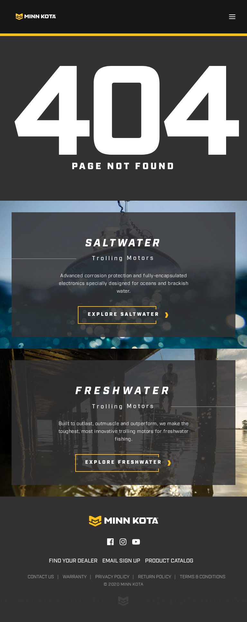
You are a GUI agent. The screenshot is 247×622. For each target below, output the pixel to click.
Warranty (75, 577)
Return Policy (154, 577)
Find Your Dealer (73, 560)
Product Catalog (169, 560)
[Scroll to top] (231, 584)
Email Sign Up (121, 560)
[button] (232, 16)
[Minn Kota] (36, 17)
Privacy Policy (112, 577)
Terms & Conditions (202, 577)
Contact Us (41, 577)
